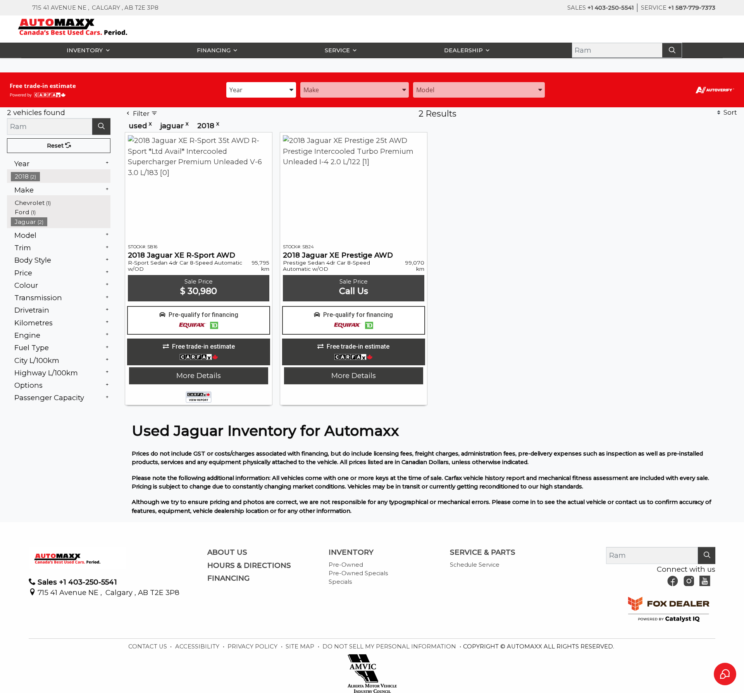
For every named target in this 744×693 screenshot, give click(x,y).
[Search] (672, 50)
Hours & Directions (249, 565)
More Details (198, 375)
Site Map (301, 646)
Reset (56, 145)
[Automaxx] (89, 26)
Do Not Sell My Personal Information (390, 646)
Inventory (351, 552)
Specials (340, 581)
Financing (228, 578)
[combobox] (261, 89)
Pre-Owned (346, 564)
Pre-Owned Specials (358, 573)
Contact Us (148, 646)
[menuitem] (61, 203)
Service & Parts (482, 552)
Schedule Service (474, 564)
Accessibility (198, 646)
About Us (227, 552)
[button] (86, 50)
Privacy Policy (253, 646)
